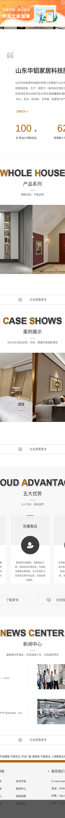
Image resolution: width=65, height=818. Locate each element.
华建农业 (15, 756)
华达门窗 (26, 756)
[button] (22, 27)
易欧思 (36, 756)
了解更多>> (21, 111)
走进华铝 (21, 781)
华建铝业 (45, 756)
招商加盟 (21, 796)
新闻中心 (21, 788)
